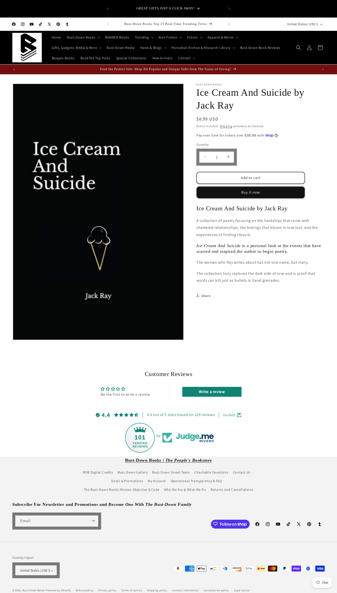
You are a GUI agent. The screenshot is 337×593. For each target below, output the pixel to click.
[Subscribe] (92, 520)
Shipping (226, 126)
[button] (83, 37)
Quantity (202, 144)
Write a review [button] (212, 391)
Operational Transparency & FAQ (196, 481)
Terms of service (131, 590)
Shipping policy (157, 590)
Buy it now (250, 192)
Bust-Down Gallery (133, 472)
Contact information (185, 590)
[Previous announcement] (107, 8)
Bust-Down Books (33, 590)
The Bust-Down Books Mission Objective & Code (121, 490)
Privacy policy (107, 590)
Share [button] (205, 295)
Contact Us (241, 472)
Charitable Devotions (211, 472)
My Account (157, 481)
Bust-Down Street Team (171, 472)
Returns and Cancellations (232, 490)
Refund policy (84, 590)
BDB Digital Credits (98, 472)
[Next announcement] (229, 8)
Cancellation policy (216, 590)
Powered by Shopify (58, 590)
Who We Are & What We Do (185, 490)
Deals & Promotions (127, 481)
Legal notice (242, 590)
